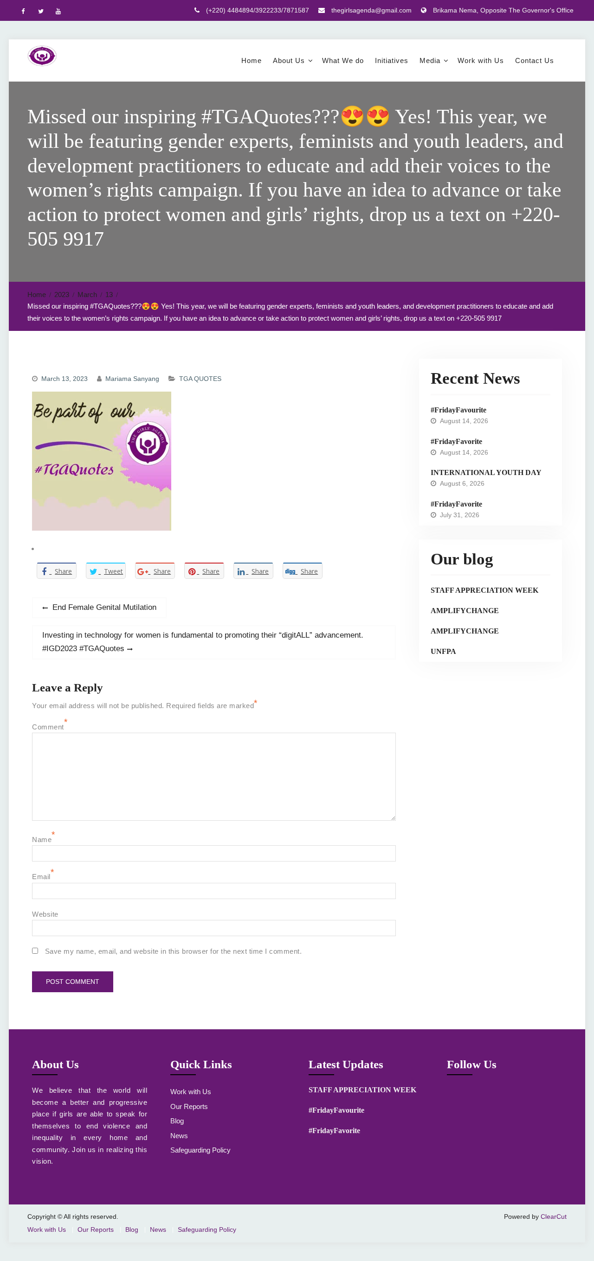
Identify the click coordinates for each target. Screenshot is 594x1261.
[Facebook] (23, 11)
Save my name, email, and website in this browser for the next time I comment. (173, 951)
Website (45, 914)
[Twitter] (40, 11)
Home (251, 60)
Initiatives (391, 60)
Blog (177, 1121)
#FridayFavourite (458, 410)
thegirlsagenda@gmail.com (371, 10)
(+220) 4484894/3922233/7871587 (257, 10)
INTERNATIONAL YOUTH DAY (486, 472)
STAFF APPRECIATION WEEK (484, 590)
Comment (48, 727)
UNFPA (443, 651)
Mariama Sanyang (132, 378)
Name (42, 839)
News (179, 1136)
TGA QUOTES (200, 378)
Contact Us (534, 60)
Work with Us (481, 60)
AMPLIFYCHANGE (465, 611)
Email (41, 877)
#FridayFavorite (456, 441)
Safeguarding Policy (200, 1150)
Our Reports (189, 1106)
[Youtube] (58, 11)
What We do (343, 60)
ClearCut (554, 1216)
